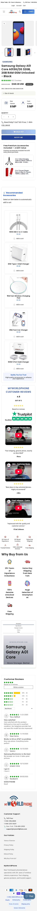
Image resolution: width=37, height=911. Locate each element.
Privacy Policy (8, 845)
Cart (24, 5)
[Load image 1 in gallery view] (9, 52)
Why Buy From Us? (10, 858)
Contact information (19, 908)
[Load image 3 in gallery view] (28, 52)
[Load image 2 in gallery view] (18, 52)
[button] (4, 12)
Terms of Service (9, 840)
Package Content (18, 627)
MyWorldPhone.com (17, 897)
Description (18, 623)
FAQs (18, 632)
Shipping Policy (9, 849)
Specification (18, 625)
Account (18, 5)
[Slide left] (2, 53)
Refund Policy (8, 854)
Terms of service (14, 904)
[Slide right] (35, 53)
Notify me (18, 137)
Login (13, 5)
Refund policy (16, 900)
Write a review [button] (18, 687)
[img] (15, 715)
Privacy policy (27, 900)
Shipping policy (26, 904)
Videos (18, 630)
